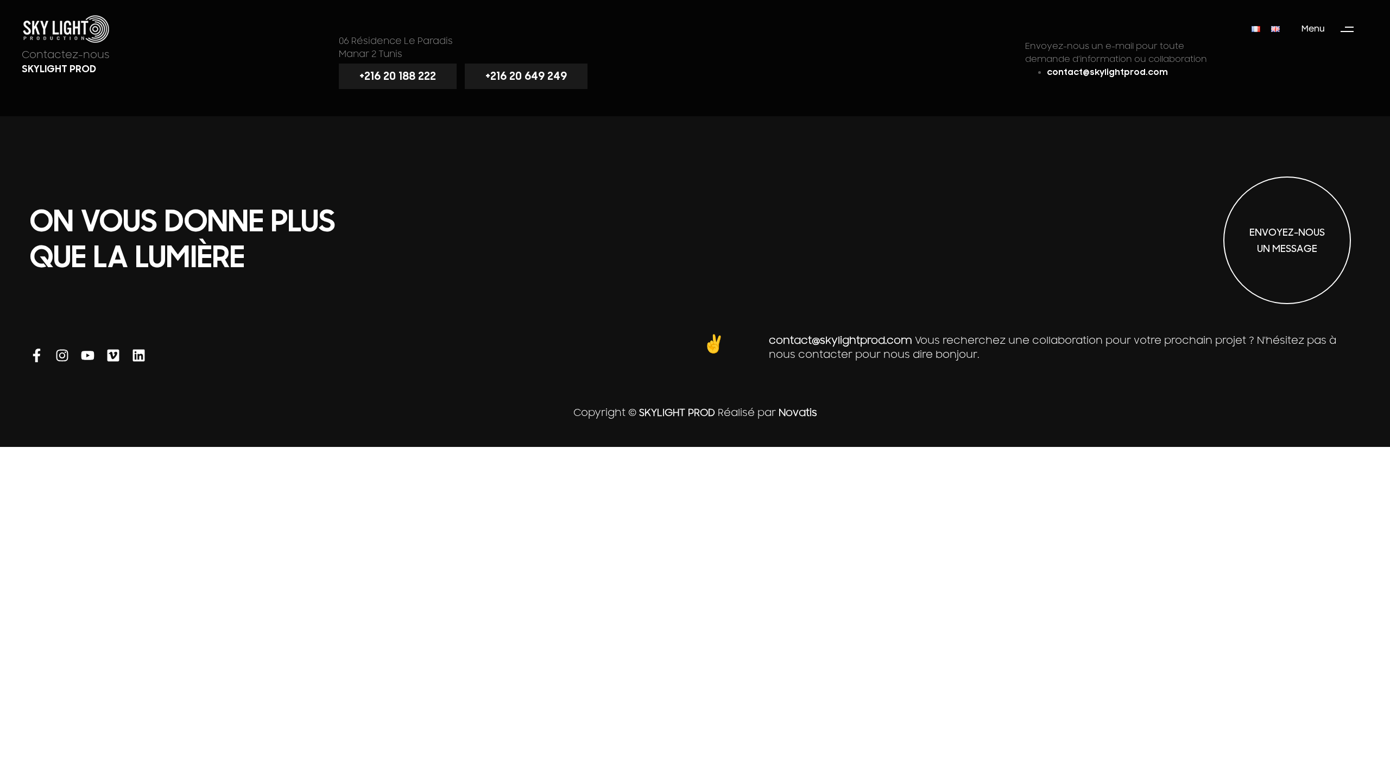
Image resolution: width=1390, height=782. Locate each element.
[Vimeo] (113, 355)
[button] (1332, 29)
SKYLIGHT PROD (677, 413)
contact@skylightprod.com (840, 340)
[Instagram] (62, 355)
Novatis (798, 413)
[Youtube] (87, 355)
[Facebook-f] (36, 355)
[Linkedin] (139, 355)
